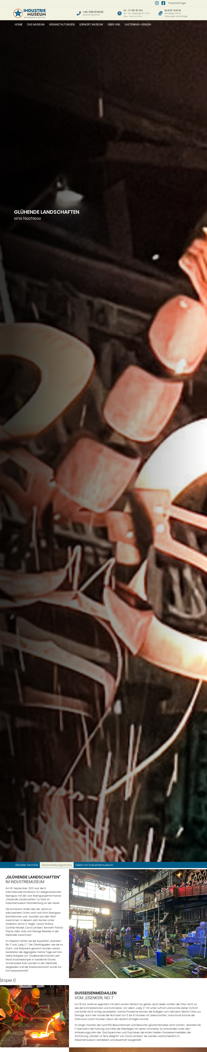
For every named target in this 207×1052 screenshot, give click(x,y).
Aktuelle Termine (26, 865)
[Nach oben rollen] (200, 1045)
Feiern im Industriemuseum (94, 865)
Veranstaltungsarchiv (57, 865)
